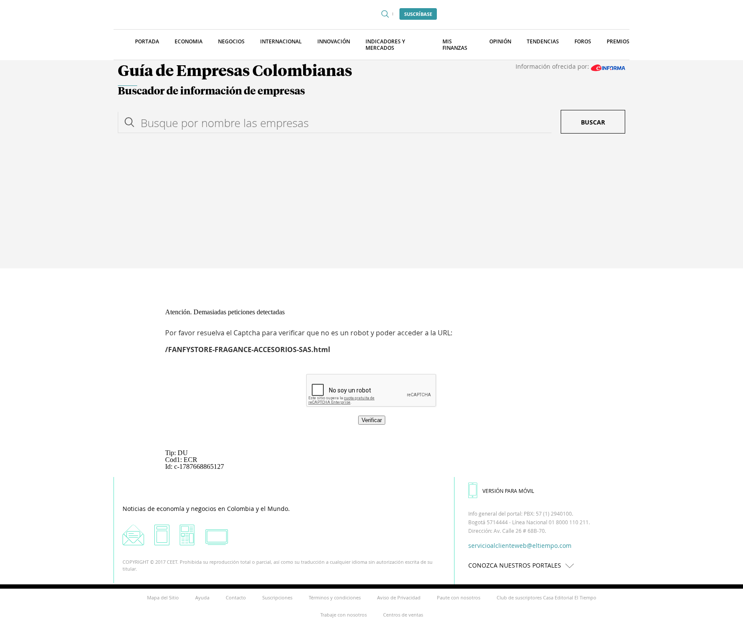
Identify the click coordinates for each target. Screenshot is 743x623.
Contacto (236, 597)
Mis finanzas (454, 45)
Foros (582, 41)
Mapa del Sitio (163, 597)
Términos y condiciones (335, 597)
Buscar (593, 122)
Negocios (231, 41)
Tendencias (543, 41)
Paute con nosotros (458, 597)
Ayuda (202, 597)
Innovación (333, 41)
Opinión (500, 41)
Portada (147, 41)
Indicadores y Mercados (385, 45)
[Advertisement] (371, 204)
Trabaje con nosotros (343, 614)
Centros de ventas (403, 614)
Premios (618, 41)
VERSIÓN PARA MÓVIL (508, 490)
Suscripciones (277, 597)
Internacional (281, 41)
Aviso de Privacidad (399, 597)
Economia (189, 41)
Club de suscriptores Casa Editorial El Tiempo (546, 597)
